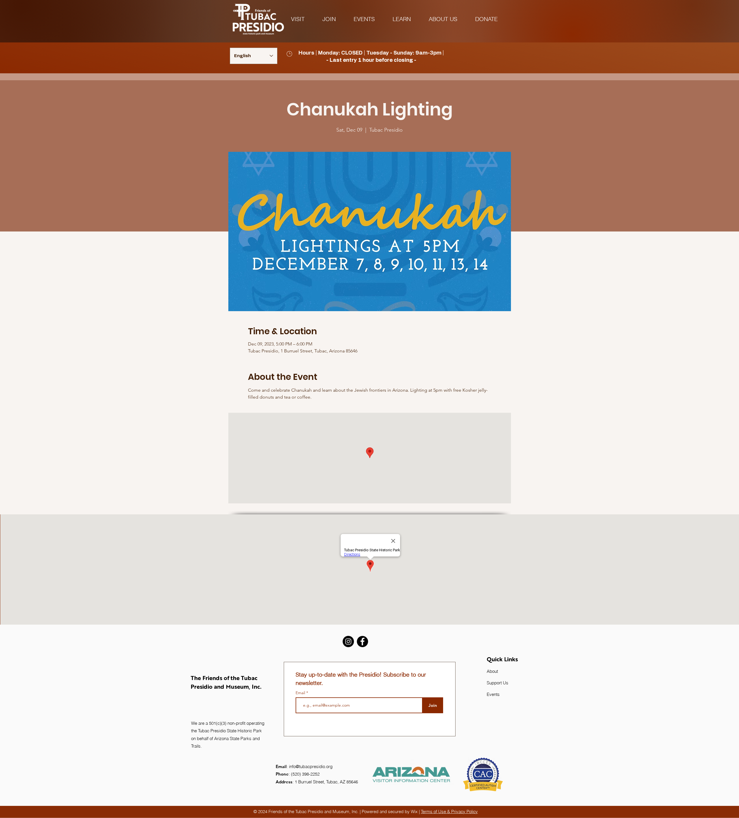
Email (301, 693)
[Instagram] (348, 641)
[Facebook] (362, 641)
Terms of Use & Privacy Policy (449, 811)
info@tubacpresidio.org (311, 766)
